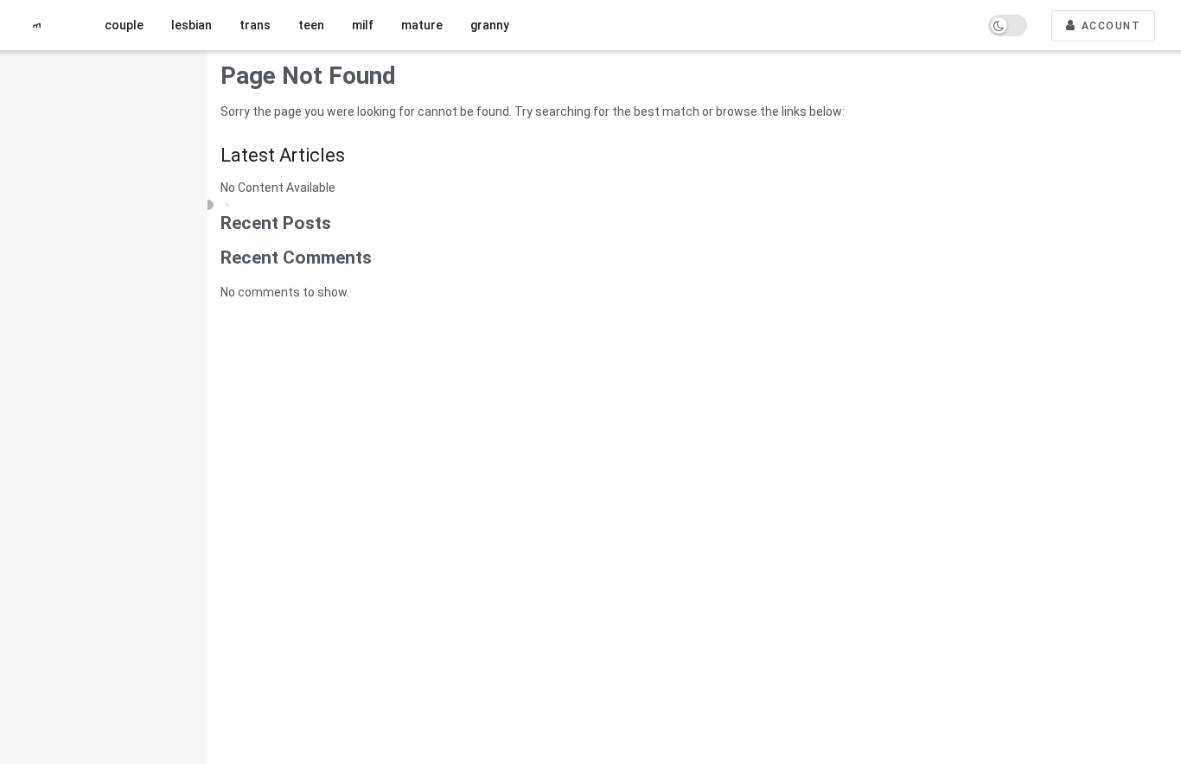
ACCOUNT (1108, 26)
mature (422, 25)
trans (255, 25)
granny (489, 25)
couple (124, 25)
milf (362, 25)
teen (311, 25)
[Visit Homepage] (43, 25)
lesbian (191, 25)
